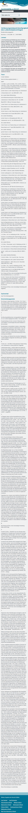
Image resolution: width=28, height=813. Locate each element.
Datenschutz (14, 4)
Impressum (14, 2)
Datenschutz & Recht (6, 804)
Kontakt (22, 4)
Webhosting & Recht (6, 809)
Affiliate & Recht (17, 802)
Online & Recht (4, 807)
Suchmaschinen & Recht (16, 807)
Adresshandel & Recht (6, 802)
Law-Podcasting (13, 800)
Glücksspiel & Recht (18, 804)
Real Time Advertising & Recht (8, 811)
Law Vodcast (4, 800)
